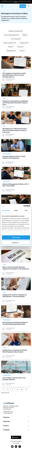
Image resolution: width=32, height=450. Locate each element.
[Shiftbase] (2, 6)
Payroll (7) (11, 46)
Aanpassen (15, 242)
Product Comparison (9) (9, 42)
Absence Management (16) (11, 35)
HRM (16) (25, 35)
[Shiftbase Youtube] (12, 446)
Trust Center (16, 443)
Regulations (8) (24, 42)
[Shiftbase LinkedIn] (16, 446)
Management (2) (11, 50)
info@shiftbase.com (8, 411)
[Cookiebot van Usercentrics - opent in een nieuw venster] (23, 206)
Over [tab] (26, 210)
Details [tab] (16, 210)
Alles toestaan (16, 237)
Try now (22, 6)
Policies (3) (20, 46)
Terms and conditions (16, 441)
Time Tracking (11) (16, 39)
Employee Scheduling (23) (16, 31)
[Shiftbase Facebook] (19, 446)
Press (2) (22, 50)
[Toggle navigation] (29, 6)
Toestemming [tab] (5, 210)
